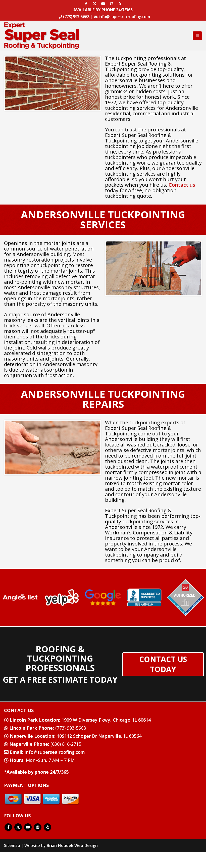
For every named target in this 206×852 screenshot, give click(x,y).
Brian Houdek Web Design (72, 845)
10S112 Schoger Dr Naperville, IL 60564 (75, 736)
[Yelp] (120, 3)
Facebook (8, 827)
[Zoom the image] (20, 596)
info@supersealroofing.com (124, 16)
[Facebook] (85, 3)
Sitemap (12, 845)
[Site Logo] (41, 35)
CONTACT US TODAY (163, 664)
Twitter (18, 827)
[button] (197, 35)
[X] (94, 3)
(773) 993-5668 (76, 16)
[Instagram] (111, 3)
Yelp (47, 827)
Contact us (182, 184)
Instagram (37, 827)
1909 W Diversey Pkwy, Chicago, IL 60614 (80, 720)
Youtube (28, 827)
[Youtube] (103, 3)
